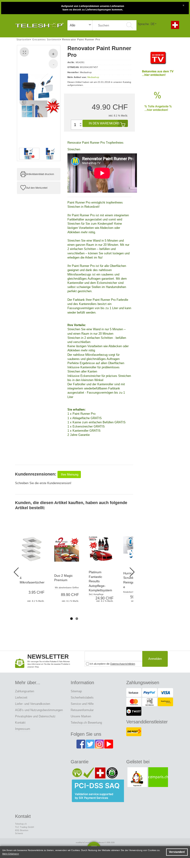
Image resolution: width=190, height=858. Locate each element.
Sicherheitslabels (82, 697)
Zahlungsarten (24, 691)
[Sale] (157, 104)
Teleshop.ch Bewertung (86, 722)
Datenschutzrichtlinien (122, 663)
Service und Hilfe (82, 704)
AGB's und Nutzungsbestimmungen (39, 710)
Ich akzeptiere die (112, 663)
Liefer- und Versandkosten (32, 704)
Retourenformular (82, 710)
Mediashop (93, 77)
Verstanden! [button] (177, 852)
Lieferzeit (21, 697)
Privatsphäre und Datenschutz (35, 716)
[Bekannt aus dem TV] (157, 66)
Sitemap (76, 691)
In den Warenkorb (104, 123)
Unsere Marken (81, 716)
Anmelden (155, 658)
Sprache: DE (146, 24)
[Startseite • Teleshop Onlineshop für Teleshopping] (39, 24)
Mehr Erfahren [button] (10, 853)
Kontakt (20, 722)
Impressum (22, 729)
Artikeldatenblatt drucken (40, 174)
